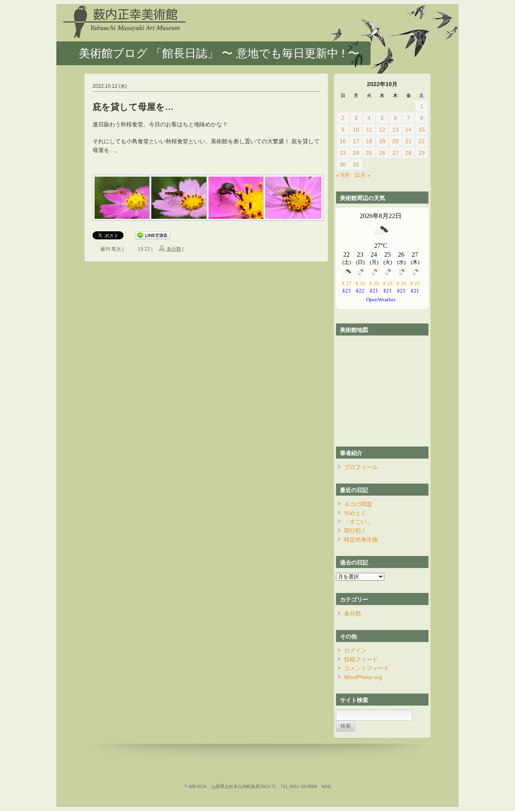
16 (343, 141)
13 (395, 129)
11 (369, 129)
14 (408, 129)
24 (356, 153)
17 (356, 141)
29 (421, 153)
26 (382, 153)
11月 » (362, 175)
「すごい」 (358, 522)
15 (421, 129)
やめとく (355, 513)
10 (356, 129)
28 (408, 153)
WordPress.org (363, 677)
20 (395, 141)
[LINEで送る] (152, 236)
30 (343, 164)
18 (369, 141)
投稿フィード (361, 659)
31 (356, 164)
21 (408, 141)
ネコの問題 (358, 504)
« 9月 (343, 175)
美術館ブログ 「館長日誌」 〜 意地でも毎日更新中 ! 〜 (219, 53)
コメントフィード (366, 668)
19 (382, 141)
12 (382, 129)
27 (395, 153)
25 (369, 153)
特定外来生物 (361, 539)
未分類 (174, 249)
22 (421, 141)
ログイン (355, 650)
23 (343, 153)
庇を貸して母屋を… (133, 107)
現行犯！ (355, 530)
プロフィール (361, 467)
